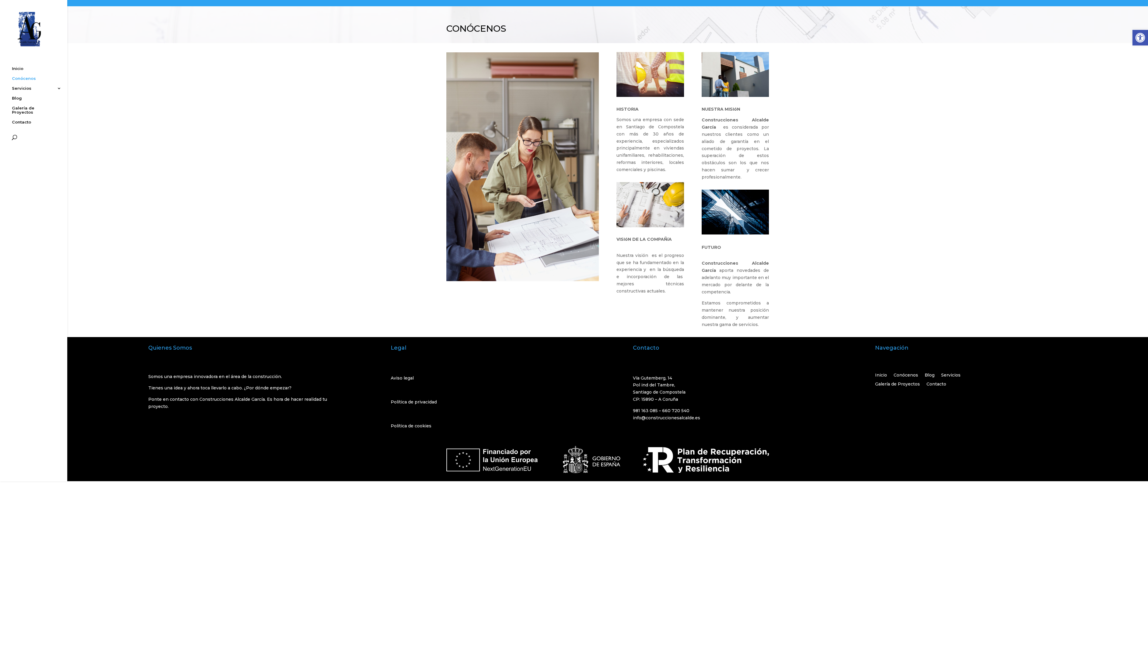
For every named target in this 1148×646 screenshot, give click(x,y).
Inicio (17, 68)
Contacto (21, 122)
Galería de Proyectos (23, 110)
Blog (17, 98)
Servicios (21, 88)
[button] (1140, 37)
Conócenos (24, 78)
